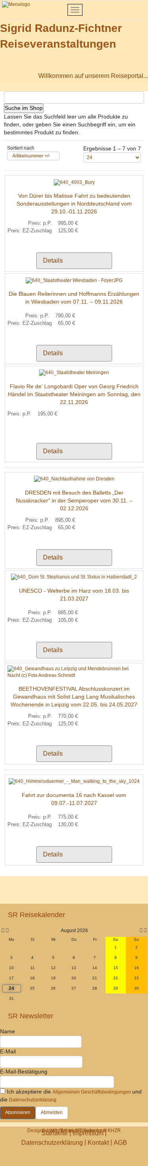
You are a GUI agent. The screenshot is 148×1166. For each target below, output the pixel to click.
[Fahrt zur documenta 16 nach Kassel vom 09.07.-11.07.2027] (74, 781)
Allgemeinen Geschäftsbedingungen (92, 1092)
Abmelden (52, 1112)
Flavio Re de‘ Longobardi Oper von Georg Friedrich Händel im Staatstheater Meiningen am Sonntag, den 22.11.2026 (74, 394)
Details (53, 260)
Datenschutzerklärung (32, 1100)
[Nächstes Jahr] (145, 930)
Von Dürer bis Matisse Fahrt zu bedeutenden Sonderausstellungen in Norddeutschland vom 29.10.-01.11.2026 (74, 204)
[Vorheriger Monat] (7, 930)
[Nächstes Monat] (141, 930)
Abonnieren (17, 1112)
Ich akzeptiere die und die (71, 1095)
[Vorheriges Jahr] (2, 930)
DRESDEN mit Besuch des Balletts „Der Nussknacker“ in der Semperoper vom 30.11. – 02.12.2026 (74, 500)
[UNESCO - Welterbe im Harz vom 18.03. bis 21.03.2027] (74, 577)
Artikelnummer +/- (31, 156)
